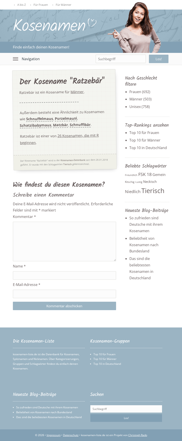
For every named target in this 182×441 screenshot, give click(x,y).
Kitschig (130, 182)
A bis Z (21, 5)
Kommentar (24, 216)
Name (19, 266)
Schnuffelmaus (39, 119)
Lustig (138, 182)
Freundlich (131, 175)
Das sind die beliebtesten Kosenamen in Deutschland (49, 417)
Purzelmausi (66, 118)
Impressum (54, 435)
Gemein (159, 174)
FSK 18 (145, 174)
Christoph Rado (137, 435)
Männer (77, 91)
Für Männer (63, 5)
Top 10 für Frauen (144, 132)
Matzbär (60, 125)
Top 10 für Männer (144, 140)
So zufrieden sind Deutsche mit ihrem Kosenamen (146, 224)
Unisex (135, 106)
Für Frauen (41, 5)
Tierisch (67, 164)
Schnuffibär (80, 124)
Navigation (31, 58)
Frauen (135, 91)
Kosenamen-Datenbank (73, 160)
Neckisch (150, 181)
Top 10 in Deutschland (148, 147)
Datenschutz (71, 435)
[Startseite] (55, 30)
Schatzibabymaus (35, 125)
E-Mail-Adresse (26, 284)
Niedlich (132, 191)
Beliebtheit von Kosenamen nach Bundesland (143, 245)
